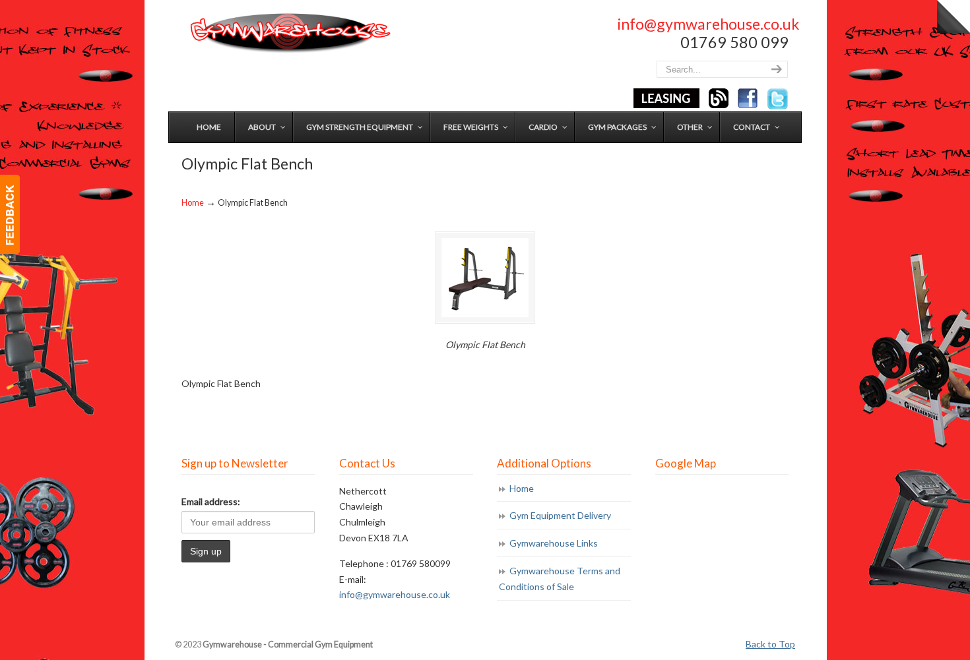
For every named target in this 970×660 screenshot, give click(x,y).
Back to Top (770, 643)
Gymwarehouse (289, 33)
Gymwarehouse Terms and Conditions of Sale (559, 578)
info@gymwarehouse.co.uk (708, 24)
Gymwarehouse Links (553, 543)
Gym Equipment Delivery (560, 515)
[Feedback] (10, 214)
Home (192, 203)
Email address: (210, 501)
